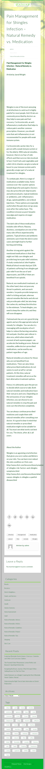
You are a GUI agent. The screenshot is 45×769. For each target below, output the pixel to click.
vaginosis (16, 750)
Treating (23, 746)
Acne (22, 708)
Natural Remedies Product (12, 632)
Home (16, 733)
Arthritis (8, 712)
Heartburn (18, 729)
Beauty (6, 584)
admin (12, 49)
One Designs (27, 764)
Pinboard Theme (16, 764)
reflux (32, 738)
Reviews (35, 742)
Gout (15, 725)
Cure (17, 716)
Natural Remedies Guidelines (13, 628)
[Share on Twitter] (15, 517)
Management (22, 534)
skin (7, 746)
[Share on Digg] (9, 525)
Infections (35, 733)
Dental (34, 716)
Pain (18, 539)
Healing (32, 725)
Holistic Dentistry (9, 608)
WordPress (7, 767)
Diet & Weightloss (9, 592)
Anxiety (31, 708)
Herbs (8, 733)
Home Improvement (10, 612)
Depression (9, 720)
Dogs (18, 720)
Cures (26, 716)
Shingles (34, 539)
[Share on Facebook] (9, 517)
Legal (6, 616)
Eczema (27, 720)
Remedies (17, 742)
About (8, 708)
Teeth (14, 746)
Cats (34, 712)
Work (33, 750)
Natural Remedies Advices (12, 620)
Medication (33, 534)
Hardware (7, 600)
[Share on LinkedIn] (33, 517)
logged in (17, 567)
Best (26, 712)
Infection (11, 534)
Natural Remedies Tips (11, 636)
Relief (8, 742)
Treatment (34, 746)
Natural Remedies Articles (17, 56)
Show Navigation (35, 19)
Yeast (7, 755)
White (26, 750)
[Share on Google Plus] (21, 517)
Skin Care (7, 643)
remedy (25, 539)
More (7, 738)
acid (15, 708)
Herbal (35, 729)
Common (9, 716)
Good (7, 725)
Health (6, 604)
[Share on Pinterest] (27, 517)
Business (7, 588)
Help (27, 729)
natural (10, 539)
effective (36, 720)
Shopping (7, 639)
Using (8, 750)
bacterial (18, 712)
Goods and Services (10, 596)
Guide (23, 725)
